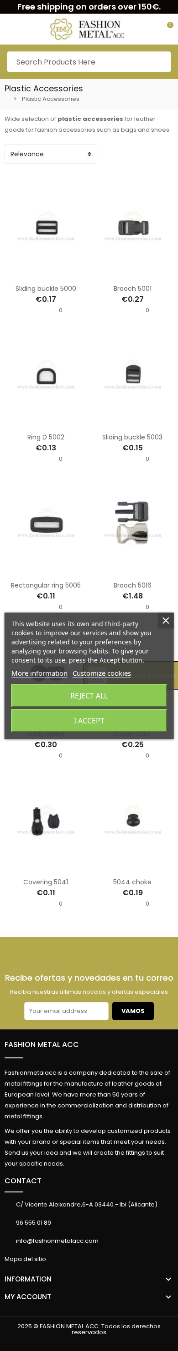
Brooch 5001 (133, 288)
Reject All (89, 696)
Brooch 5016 (133, 585)
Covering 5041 (45, 882)
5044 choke (132, 882)
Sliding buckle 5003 (132, 437)
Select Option (17, 273)
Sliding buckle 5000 (46, 288)
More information (39, 673)
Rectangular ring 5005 (46, 585)
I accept (89, 721)
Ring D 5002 (45, 437)
